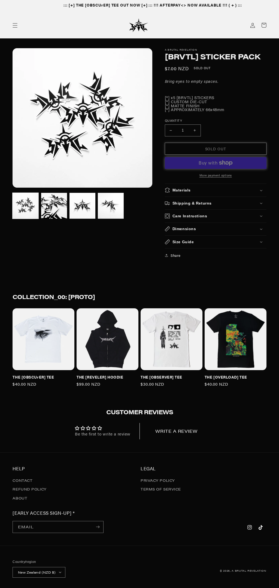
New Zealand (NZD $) (36, 572)
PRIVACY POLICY (158, 480)
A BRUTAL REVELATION (249, 570)
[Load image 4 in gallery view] (111, 206)
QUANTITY (173, 120)
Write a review (176, 431)
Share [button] (176, 255)
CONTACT (22, 480)
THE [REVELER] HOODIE (100, 376)
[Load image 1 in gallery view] (25, 206)
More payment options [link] (215, 175)
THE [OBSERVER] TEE (161, 376)
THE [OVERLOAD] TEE (226, 376)
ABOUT (20, 498)
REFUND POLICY (29, 489)
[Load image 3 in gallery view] (82, 206)
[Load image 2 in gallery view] (54, 206)
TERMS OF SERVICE (161, 489)
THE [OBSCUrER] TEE (33, 376)
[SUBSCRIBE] (98, 527)
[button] (15, 25)
